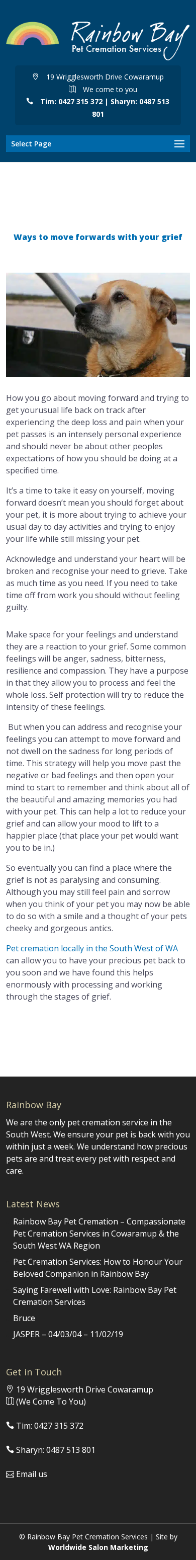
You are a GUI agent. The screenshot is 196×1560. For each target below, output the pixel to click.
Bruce (24, 1318)
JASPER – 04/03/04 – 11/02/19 (68, 1334)
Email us (31, 1474)
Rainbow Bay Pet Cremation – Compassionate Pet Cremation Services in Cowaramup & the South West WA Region (99, 1233)
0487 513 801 (70, 1449)
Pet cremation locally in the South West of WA (92, 948)
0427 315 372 (80, 101)
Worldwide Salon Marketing (98, 1547)
